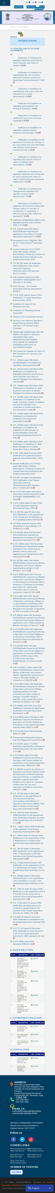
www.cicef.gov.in (17, 1161)
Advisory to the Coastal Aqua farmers (28, 317)
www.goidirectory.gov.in (20, 1149)
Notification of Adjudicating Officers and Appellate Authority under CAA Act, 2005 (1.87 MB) (29, 222)
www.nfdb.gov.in (35, 1155)
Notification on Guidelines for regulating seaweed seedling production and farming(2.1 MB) (27, 130)
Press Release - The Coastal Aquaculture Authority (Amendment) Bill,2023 (27, 288)
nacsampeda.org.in (18, 1163)
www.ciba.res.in (17, 1151)
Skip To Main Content (39, 7)
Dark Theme (19, 7)
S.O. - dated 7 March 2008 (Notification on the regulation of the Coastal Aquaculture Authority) (29, 829)
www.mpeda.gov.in (35, 1151)
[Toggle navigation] (4, 3)
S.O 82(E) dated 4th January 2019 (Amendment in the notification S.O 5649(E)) (27, 526)
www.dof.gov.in (16, 1155)
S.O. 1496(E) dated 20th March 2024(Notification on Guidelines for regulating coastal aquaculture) (27, 362)
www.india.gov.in (35, 1149)
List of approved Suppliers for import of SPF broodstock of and (29, 353)
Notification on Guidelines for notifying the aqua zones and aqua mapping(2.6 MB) (27, 118)
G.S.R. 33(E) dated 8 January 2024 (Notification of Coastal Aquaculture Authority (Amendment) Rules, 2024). (28, 455)
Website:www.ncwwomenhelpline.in (24, 1125)
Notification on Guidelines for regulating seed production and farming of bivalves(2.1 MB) (27, 106)
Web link (35, 958)
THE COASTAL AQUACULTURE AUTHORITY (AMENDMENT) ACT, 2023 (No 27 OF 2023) (27, 279)
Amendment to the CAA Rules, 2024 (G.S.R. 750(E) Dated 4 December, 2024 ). (28, 242)
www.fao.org (16, 1157)
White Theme (31, 7)
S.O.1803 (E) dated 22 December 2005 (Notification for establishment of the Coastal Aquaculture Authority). (28, 919)
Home (12, 27)
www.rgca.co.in (34, 1157)
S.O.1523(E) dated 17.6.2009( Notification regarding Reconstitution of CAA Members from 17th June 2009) (28, 746)
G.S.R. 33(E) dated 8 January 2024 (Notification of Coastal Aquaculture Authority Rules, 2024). (27, 297)
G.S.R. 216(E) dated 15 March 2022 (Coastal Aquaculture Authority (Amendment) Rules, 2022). (27, 505)
